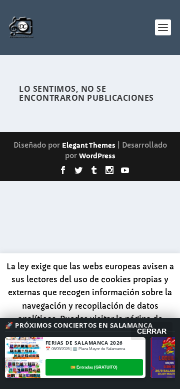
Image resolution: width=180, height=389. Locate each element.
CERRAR (151, 331)
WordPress (97, 156)
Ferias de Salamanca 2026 (84, 342)
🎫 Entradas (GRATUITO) (94, 367)
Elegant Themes (89, 145)
